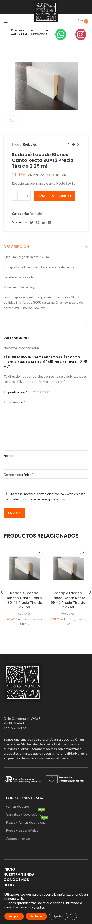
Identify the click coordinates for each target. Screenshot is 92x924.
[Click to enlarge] (12, 120)
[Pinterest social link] (38, 222)
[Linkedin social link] (43, 222)
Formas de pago (17, 806)
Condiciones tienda (24, 798)
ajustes (39, 907)
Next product (77, 144)
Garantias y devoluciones (25, 813)
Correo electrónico (19, 474)
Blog (9, 885)
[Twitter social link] (32, 222)
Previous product (68, 144)
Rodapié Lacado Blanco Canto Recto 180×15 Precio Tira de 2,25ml (24, 600)
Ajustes (58, 916)
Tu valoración (14, 401)
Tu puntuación (15, 391)
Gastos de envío (18, 838)
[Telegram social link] (49, 222)
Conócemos (16, 879)
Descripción (16, 246)
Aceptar (14, 916)
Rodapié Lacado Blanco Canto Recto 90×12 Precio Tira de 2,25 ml (67, 600)
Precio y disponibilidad (22, 830)
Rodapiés (30, 144)
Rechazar (36, 916)
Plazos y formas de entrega (26, 821)
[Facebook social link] (26, 222)
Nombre (11, 455)
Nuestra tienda (19, 874)
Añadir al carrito (54, 196)
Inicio (15, 144)
